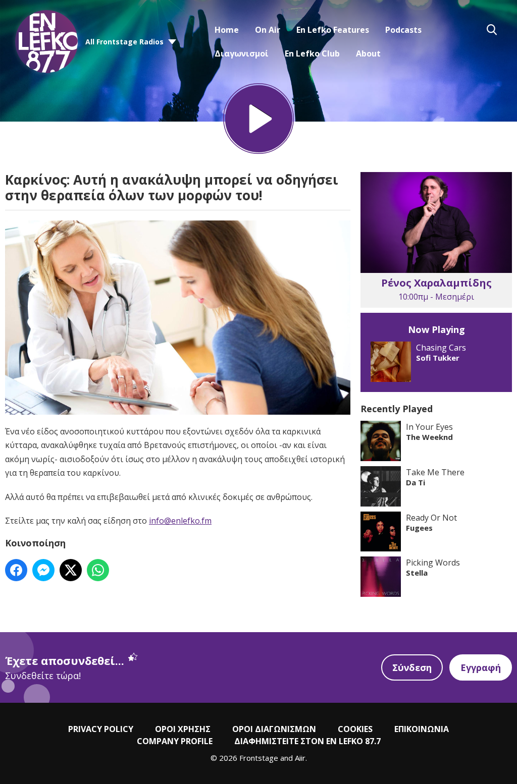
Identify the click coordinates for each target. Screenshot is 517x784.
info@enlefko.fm (180, 520)
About (368, 53)
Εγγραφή (480, 667)
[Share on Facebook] (16, 570)
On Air (267, 29)
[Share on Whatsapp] (98, 570)
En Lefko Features (332, 29)
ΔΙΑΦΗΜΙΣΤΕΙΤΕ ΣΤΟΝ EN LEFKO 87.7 (307, 741)
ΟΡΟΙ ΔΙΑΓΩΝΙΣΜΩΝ (274, 729)
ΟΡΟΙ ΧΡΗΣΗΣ (183, 729)
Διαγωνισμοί (242, 53)
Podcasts (403, 29)
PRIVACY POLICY (100, 729)
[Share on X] (71, 570)
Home (227, 29)
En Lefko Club (312, 53)
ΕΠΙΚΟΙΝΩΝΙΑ (421, 729)
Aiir (300, 758)
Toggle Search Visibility (492, 29)
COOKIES (355, 729)
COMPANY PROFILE (175, 741)
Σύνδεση (412, 667)
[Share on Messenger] (43, 570)
